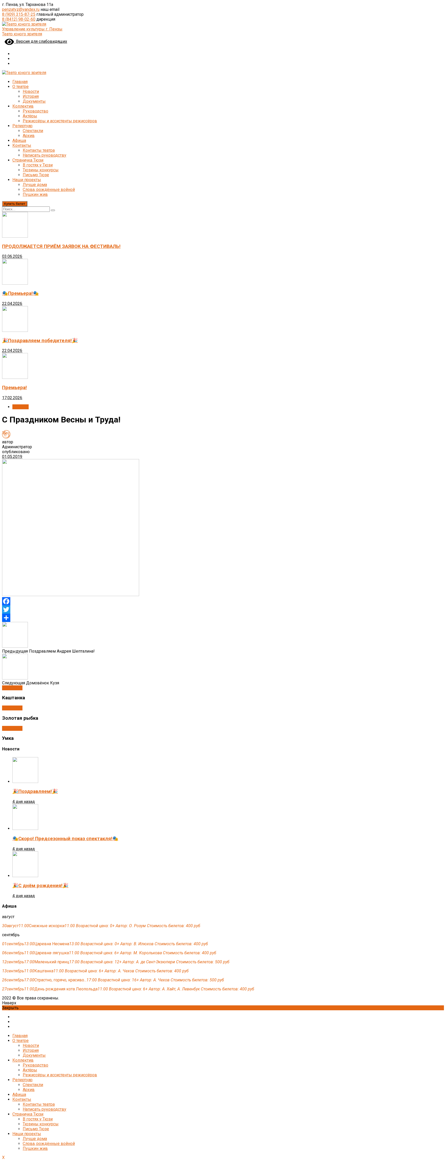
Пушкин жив (35, 194)
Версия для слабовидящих (40, 41)
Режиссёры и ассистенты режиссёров (60, 120)
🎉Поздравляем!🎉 (35, 791)
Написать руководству (44, 155)
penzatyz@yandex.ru (20, 9)
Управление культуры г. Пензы (32, 29)
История (31, 96)
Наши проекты (26, 179)
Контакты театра (39, 150)
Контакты (21, 145)
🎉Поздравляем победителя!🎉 (40, 340)
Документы (34, 101)
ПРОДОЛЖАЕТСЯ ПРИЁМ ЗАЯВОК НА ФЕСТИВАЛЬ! (61, 246)
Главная (20, 81)
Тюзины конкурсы (41, 169)
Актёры (30, 116)
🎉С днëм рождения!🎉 (40, 885)
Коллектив (23, 106)
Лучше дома (35, 184)
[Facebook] (223, 601)
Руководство (35, 111)
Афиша (19, 140)
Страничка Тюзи (27, 160)
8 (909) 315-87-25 (18, 14)
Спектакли (33, 130)
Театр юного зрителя (22, 33)
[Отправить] (223, 618)
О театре (20, 86)
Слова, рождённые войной (49, 189)
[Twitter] (223, 609)
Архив (29, 135)
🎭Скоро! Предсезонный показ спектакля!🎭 (65, 839)
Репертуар (22, 125)
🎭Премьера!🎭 (20, 293)
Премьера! (14, 387)
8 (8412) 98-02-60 (18, 19)
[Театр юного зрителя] (24, 24)
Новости (31, 91)
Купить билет (14, 204)
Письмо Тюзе (36, 174)
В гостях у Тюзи (38, 165)
